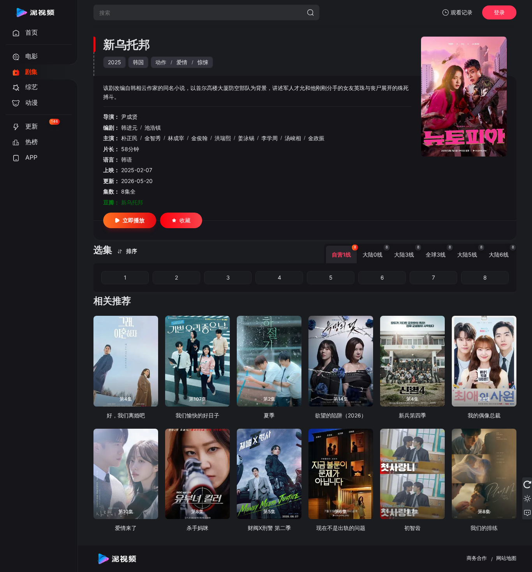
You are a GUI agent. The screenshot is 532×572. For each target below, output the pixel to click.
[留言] (527, 512)
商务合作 (477, 558)
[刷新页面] (527, 484)
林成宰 (176, 138)
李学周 (269, 138)
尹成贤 (129, 116)
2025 (114, 62)
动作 (160, 62)
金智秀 (152, 138)
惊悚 (202, 62)
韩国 (138, 62)
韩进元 (129, 127)
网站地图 (506, 558)
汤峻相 (293, 138)
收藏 (185, 220)
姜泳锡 (246, 138)
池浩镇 (152, 127)
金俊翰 (199, 138)
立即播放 (133, 220)
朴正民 (129, 138)
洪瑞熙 (223, 138)
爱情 (181, 62)
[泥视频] (35, 12)
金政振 (316, 138)
